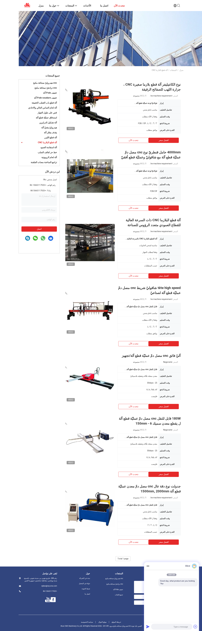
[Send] (148, 627)
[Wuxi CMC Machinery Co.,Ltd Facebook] (53, 599)
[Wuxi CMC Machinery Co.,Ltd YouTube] (48, 599)
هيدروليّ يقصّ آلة (49, 127)
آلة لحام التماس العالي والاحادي (42, 107)
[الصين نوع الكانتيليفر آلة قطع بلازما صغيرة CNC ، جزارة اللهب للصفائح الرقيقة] (90, 107)
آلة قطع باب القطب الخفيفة (44, 102)
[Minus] (148, 566)
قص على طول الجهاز (47, 112)
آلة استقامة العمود (48, 147)
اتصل (39, 229)
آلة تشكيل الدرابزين (48, 122)
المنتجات (173, 70)
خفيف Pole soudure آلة (45, 97)
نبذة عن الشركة (84, 578)
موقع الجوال (102, 622)
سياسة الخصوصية (87, 622)
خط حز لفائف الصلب (47, 152)
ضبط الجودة (86, 589)
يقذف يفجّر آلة (50, 132)
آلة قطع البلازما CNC (47, 142)
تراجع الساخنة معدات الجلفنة (44, 162)
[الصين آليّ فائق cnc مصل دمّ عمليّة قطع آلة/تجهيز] (90, 378)
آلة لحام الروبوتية (49, 157)
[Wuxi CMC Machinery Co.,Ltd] (27, 5)
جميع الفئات (119, 595)
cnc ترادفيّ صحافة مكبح (45, 88)
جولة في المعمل (84, 583)
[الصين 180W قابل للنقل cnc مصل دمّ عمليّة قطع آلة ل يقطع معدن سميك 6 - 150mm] (90, 441)
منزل (181, 70)
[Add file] (195, 627)
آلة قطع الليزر (50, 137)
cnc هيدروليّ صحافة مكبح (45, 83)
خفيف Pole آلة (50, 93)
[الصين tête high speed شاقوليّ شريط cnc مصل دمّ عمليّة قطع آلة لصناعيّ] (90, 310)
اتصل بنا (87, 594)
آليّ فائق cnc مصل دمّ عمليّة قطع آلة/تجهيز (151, 356)
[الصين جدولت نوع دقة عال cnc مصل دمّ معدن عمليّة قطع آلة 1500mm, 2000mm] (90, 509)
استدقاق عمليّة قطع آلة (46, 117)
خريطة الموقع (116, 622)
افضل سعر (164, 140)
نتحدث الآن (133, 140)
